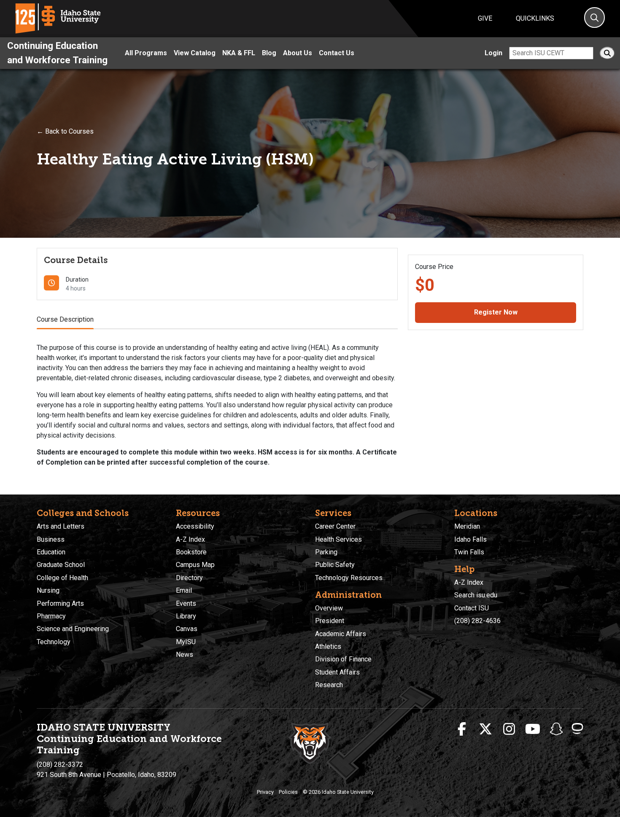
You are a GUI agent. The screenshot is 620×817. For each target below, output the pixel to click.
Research (329, 685)
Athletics (328, 646)
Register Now (496, 312)
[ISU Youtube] (532, 729)
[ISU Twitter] (485, 729)
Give (485, 18)
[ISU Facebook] (461, 729)
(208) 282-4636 (477, 621)
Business (51, 539)
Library (186, 616)
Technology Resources (349, 578)
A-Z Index (190, 539)
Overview (329, 608)
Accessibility (195, 526)
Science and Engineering (73, 629)
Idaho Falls (470, 539)
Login (493, 53)
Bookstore (191, 552)
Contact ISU (471, 608)
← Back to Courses (65, 131)
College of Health (62, 578)
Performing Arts (60, 603)
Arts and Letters (60, 526)
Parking (326, 552)
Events (186, 603)
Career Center (335, 526)
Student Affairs (337, 672)
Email (184, 590)
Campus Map (195, 565)
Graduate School (61, 565)
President (329, 621)
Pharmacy (51, 616)
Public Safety (335, 565)
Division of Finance (343, 659)
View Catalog (195, 53)
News (184, 654)
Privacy (265, 792)
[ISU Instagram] (509, 729)
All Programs (146, 53)
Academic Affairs (340, 634)
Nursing (48, 590)
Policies (288, 792)
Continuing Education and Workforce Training (57, 52)
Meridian (467, 526)
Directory (189, 578)
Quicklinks (535, 18)
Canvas (186, 629)
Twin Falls (469, 552)
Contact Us (336, 53)
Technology (53, 642)
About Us (297, 53)
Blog (269, 53)
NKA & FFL (238, 53)
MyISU (186, 642)
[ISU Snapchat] (556, 729)
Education (51, 552)
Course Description (65, 319)
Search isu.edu (475, 595)
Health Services (338, 539)
